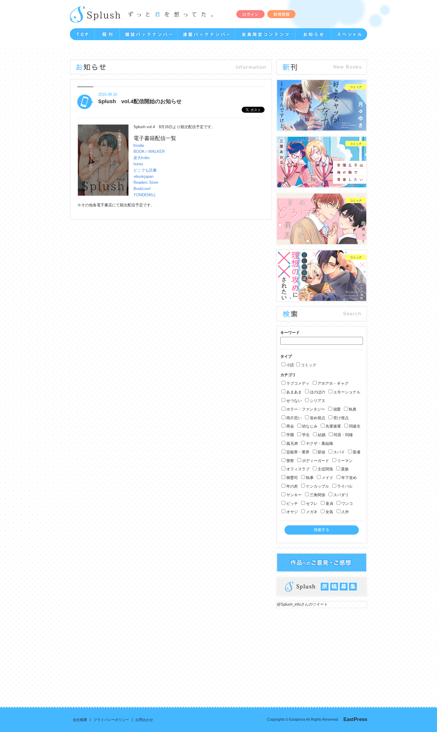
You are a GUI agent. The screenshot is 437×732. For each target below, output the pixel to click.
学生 (306, 435)
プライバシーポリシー (111, 720)
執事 (310, 477)
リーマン (345, 460)
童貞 (329, 503)
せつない (294, 400)
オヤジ (292, 512)
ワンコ (347, 503)
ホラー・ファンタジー (305, 409)
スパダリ (341, 495)
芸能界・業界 (297, 452)
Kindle (138, 145)
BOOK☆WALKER (149, 151)
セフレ (311, 503)
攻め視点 (317, 418)
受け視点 (341, 418)
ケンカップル (317, 486)
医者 (357, 452)
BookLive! (142, 188)
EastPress (355, 719)
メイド (327, 477)
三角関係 (317, 495)
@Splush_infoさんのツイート (302, 604)
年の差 (292, 486)
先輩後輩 (333, 426)
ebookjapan (143, 176)
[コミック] (322, 127)
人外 (345, 512)
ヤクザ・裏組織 (319, 443)
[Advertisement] (219, 653)
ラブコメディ (297, 383)
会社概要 (80, 720)
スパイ (339, 452)
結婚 (322, 435)
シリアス (317, 400)
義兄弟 (292, 443)
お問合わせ (144, 720)
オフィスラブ (297, 469)
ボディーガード (315, 460)
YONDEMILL (144, 195)
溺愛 (337, 409)
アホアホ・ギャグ (332, 383)
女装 (329, 512)
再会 (290, 426)
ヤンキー (294, 495)
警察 (290, 460)
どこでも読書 (145, 170)
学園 (290, 435)
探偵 (321, 452)
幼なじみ (309, 426)
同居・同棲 (343, 435)
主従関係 (325, 469)
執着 (352, 409)
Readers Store (145, 182)
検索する (321, 529)
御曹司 (292, 477)
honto (138, 164)
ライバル (345, 486)
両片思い (294, 418)
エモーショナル (346, 392)
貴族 (345, 469)
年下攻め (349, 477)
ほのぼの (317, 392)
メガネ (311, 512)
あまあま (294, 392)
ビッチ (292, 503)
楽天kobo (141, 157)
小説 (290, 365)
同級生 (355, 426)
